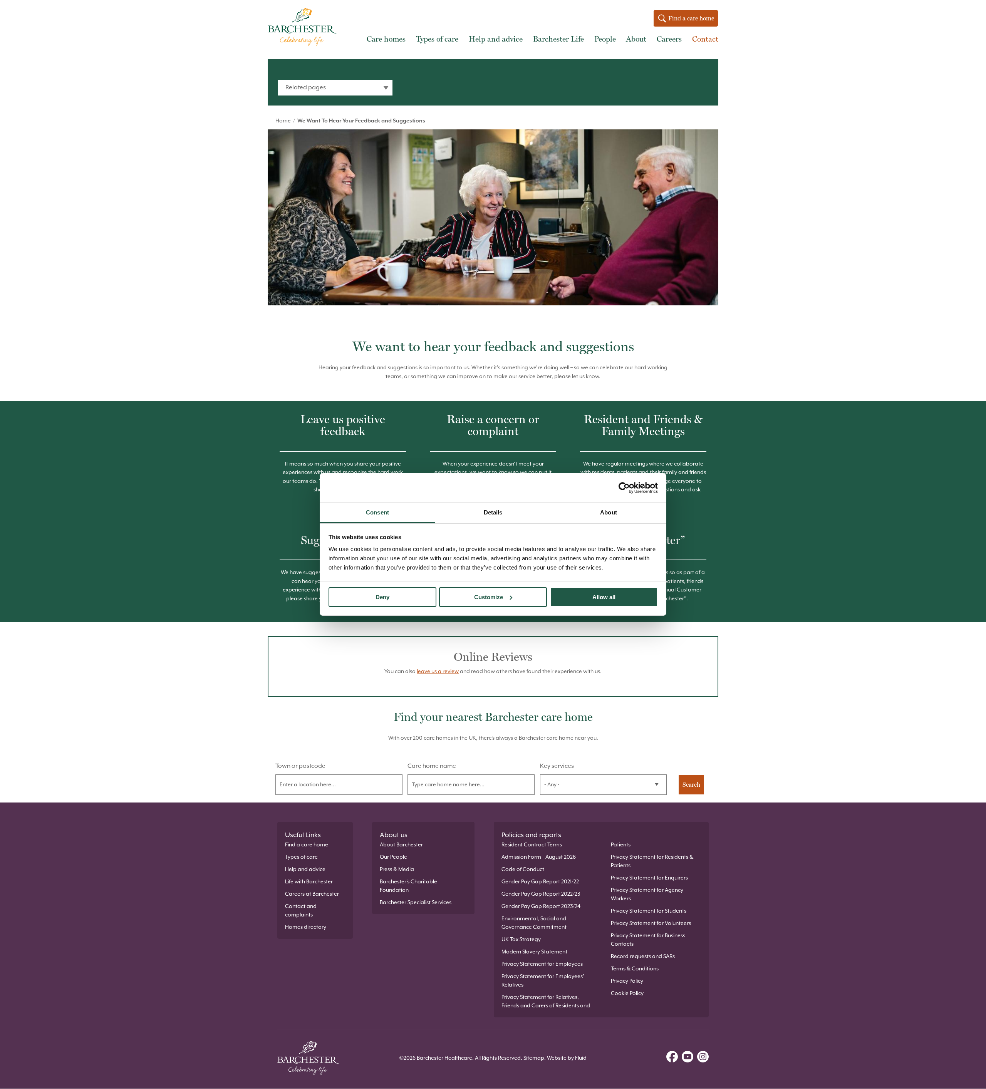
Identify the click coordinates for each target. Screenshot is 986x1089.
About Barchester (401, 844)
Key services (557, 765)
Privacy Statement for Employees (542, 964)
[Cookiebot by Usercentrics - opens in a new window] (624, 487)
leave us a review (438, 671)
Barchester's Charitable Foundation (408, 885)
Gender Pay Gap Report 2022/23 (540, 894)
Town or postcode (300, 765)
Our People (393, 857)
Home (283, 120)
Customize (488, 596)
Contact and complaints (301, 910)
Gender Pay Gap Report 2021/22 (540, 881)
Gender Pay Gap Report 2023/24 (540, 906)
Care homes (386, 39)
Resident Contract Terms (531, 844)
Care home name (431, 765)
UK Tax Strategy (521, 939)
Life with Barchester (309, 881)
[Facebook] (672, 1058)
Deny (382, 596)
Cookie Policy (627, 993)
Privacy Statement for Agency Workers (647, 894)
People (605, 39)
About (636, 39)
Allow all (603, 596)
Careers (669, 39)
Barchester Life (558, 39)
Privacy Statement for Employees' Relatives (542, 980)
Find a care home (690, 18)
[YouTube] (687, 1058)
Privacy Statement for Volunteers (651, 923)
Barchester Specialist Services (415, 902)
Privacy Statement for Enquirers (649, 878)
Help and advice (496, 39)
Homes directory (305, 927)
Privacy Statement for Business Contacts (648, 939)
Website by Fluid (567, 1058)
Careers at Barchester (312, 894)
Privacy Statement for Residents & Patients (652, 861)
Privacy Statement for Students (648, 911)
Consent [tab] (377, 512)
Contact (705, 39)
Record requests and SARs (643, 956)
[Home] (304, 28)
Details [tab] (493, 512)
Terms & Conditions (635, 968)
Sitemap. (534, 1058)
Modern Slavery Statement (534, 951)
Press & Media (397, 869)
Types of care (437, 39)
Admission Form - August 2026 (538, 857)
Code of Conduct (522, 869)
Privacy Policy (627, 981)
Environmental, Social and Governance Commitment (534, 922)
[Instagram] (703, 1058)
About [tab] (608, 512)
